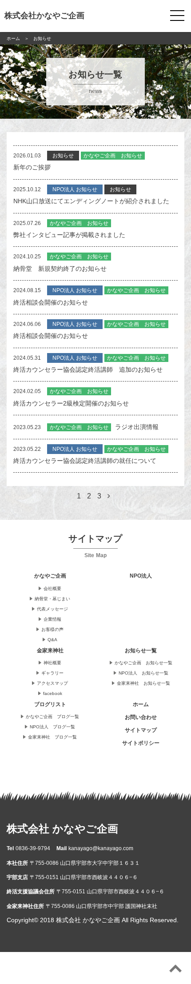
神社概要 (52, 662)
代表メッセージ (52, 608)
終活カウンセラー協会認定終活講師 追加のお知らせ (88, 369)
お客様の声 (52, 629)
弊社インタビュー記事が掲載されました (69, 234)
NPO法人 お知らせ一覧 (143, 673)
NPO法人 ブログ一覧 (52, 726)
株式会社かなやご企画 (44, 15)
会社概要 (52, 588)
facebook (52, 693)
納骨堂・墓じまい (52, 598)
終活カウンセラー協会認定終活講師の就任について (84, 460)
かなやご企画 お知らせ (113, 156)
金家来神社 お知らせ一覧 (143, 683)
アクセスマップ (52, 683)
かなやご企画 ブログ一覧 (52, 716)
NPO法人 (141, 576)
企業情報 (52, 619)
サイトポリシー (140, 743)
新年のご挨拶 (32, 167)
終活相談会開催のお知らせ (50, 302)
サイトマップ (141, 730)
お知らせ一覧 (141, 650)
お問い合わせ (141, 717)
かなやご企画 (50, 576)
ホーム (141, 704)
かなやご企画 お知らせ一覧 (143, 662)
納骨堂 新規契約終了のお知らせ (60, 268)
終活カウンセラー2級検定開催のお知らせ (71, 403)
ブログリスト (50, 704)
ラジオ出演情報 (137, 426)
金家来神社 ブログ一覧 (52, 737)
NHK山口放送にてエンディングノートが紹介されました (91, 201)
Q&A (52, 639)
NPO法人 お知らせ (74, 189)
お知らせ (63, 156)
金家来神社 (50, 650)
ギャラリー (52, 673)
